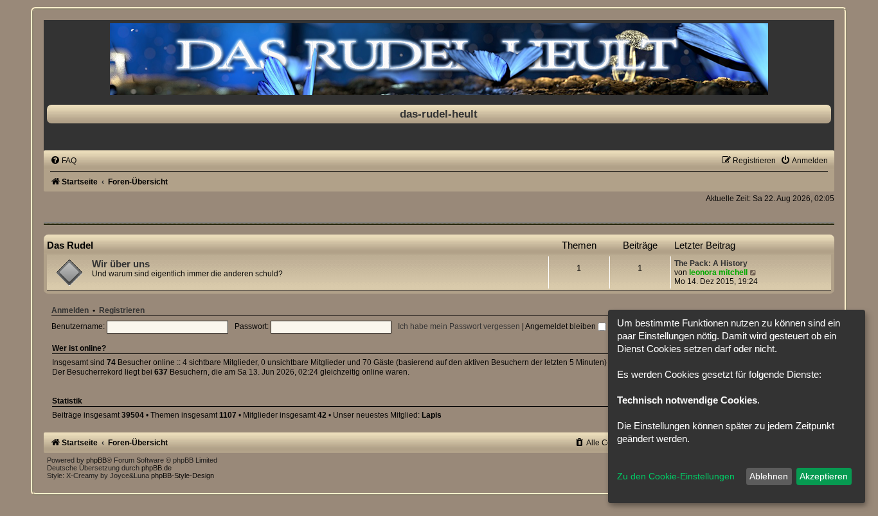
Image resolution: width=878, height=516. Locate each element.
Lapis (432, 415)
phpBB (96, 460)
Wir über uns (121, 264)
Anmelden (70, 310)
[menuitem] (63, 160)
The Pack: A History (711, 263)
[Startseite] (438, 59)
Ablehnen (768, 476)
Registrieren (122, 310)
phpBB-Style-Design (182, 475)
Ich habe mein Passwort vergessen (459, 326)
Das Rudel (70, 245)
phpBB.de (156, 468)
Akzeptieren (824, 476)
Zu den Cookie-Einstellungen (676, 476)
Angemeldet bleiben (561, 326)
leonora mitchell (718, 272)
